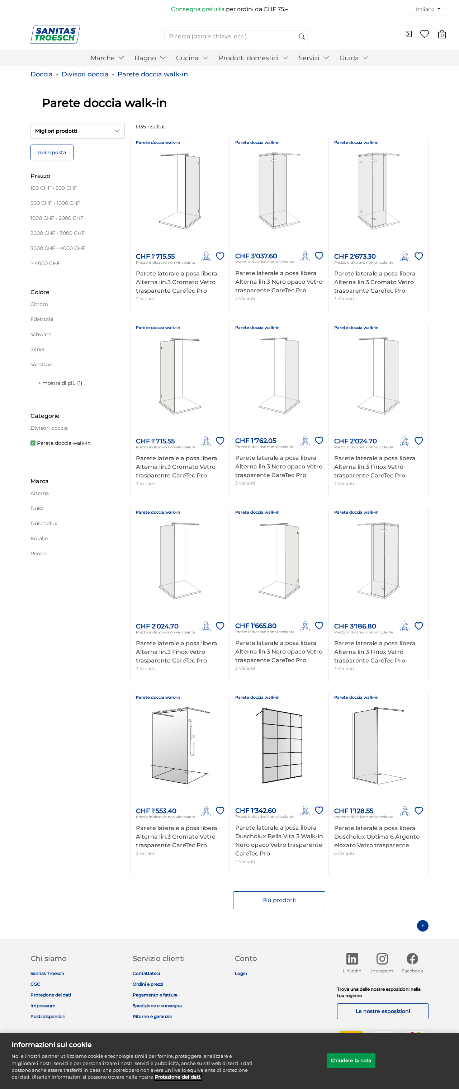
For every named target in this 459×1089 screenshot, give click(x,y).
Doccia (41, 74)
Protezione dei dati (50, 995)
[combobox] (236, 36)
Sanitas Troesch (47, 973)
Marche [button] (103, 58)
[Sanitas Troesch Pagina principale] (55, 33)
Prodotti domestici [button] (249, 58)
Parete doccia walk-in (153, 74)
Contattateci (146, 973)
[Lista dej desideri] (424, 34)
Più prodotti (279, 900)
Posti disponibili (47, 1016)
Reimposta (52, 152)
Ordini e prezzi (148, 984)
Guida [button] (350, 58)
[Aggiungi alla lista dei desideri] (218, 256)
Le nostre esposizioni (383, 1011)
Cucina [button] (188, 58)
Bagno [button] (146, 58)
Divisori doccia (85, 74)
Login (241, 973)
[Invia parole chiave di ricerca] (302, 37)
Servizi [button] (310, 58)
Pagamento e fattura (155, 995)
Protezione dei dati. (178, 1077)
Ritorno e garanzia (152, 1016)
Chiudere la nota (351, 1060)
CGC (35, 984)
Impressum (43, 1005)
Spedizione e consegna (157, 1005)
